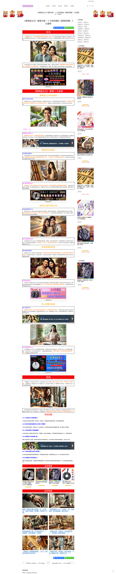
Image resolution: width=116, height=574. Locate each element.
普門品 (80, 31)
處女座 (87, 35)
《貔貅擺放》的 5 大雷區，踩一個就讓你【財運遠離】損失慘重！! (61, 510)
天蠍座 (80, 24)
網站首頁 (48, 6)
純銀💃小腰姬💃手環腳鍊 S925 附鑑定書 (84, 218)
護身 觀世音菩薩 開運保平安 (41, 482)
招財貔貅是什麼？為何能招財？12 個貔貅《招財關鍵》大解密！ (34, 532)
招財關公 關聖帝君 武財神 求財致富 (85, 97)
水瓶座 (85, 31)
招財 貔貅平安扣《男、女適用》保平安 (68, 482)
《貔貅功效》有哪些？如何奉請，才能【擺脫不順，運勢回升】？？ (61, 552)
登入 (29, 572)
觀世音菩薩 (81, 37)
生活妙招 (81, 35)
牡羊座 (80, 33)
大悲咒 (80, 22)
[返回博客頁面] (48, 562)
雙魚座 (86, 41)
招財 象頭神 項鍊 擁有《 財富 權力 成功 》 (85, 243)
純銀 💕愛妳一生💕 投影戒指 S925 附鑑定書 (85, 129)
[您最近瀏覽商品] (113, 571)
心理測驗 (72, 6)
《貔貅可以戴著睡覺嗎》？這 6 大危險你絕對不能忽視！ (35, 552)
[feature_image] (28, 474)
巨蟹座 (80, 26)
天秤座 (85, 22)
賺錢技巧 (88, 37)
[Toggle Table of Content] (29, 130)
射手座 (86, 24)
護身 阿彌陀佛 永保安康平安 (84, 155)
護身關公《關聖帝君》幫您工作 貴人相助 (55, 482)
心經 (85, 26)
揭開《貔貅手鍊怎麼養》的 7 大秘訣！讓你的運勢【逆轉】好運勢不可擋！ (34, 511)
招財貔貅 (80, 28)
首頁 (55, 14)
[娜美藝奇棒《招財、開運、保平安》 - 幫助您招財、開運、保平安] (27, 6)
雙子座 (80, 41)
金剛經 (80, 39)
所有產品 (54, 6)
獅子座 (86, 33)
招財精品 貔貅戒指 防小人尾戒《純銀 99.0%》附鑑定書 (28, 483)
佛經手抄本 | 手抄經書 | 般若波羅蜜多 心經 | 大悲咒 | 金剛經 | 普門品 (85, 66)
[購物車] (87, 6)
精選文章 (66, 6)
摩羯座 (27, 349)
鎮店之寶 (60, 6)
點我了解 (79, 71)
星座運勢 (59, 14)
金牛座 (86, 39)
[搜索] (93, 6)
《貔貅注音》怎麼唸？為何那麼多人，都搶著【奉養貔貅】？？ (60, 532)
